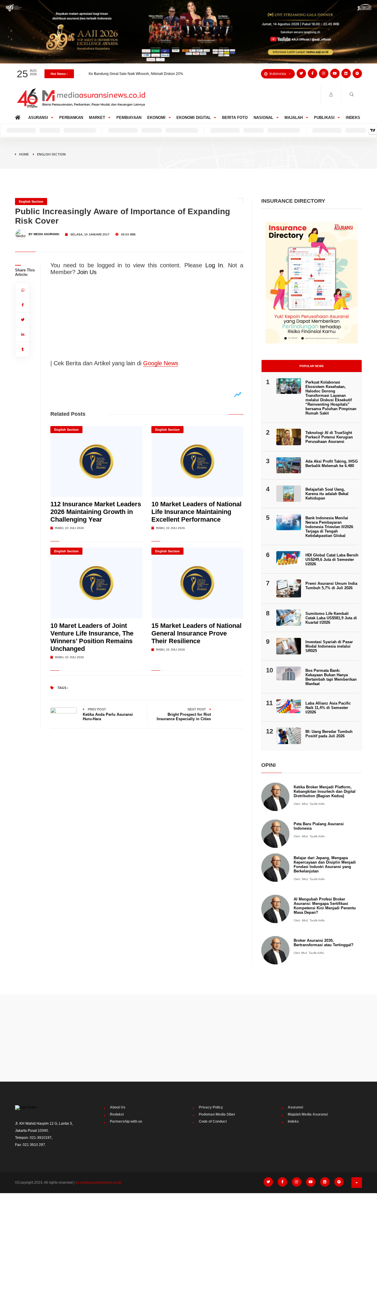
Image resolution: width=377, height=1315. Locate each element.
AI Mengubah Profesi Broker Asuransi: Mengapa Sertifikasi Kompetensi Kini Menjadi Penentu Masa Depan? (325, 906)
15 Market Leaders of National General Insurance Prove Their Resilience (196, 633)
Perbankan (71, 117)
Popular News (312, 366)
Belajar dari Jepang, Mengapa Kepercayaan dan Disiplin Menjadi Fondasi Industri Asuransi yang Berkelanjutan (325, 864)
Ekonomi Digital (193, 117)
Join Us (87, 272)
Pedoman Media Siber (217, 1114)
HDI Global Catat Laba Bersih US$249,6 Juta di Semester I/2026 (331, 559)
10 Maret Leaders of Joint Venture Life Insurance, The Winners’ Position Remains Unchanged (91, 637)
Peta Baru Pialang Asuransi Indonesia (319, 826)
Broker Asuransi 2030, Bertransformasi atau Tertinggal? (323, 942)
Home (18, 116)
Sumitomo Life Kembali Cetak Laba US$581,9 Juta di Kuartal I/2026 (331, 618)
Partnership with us (126, 1121)
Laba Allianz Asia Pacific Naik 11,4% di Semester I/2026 (328, 707)
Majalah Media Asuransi (308, 1114)
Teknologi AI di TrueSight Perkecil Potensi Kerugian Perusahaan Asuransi (329, 437)
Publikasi (324, 117)
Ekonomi (156, 117)
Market (97, 117)
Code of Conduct (213, 1121)
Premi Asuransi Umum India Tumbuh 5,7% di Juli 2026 (331, 585)
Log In (214, 265)
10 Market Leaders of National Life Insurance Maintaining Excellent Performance (196, 511)
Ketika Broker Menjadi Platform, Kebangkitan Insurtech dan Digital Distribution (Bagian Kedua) (324, 791)
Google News (160, 363)
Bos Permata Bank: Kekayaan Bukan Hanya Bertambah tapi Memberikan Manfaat (331, 677)
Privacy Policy (211, 1107)
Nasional (263, 117)
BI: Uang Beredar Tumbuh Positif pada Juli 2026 (329, 733)
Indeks (353, 117)
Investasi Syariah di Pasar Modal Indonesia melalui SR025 (329, 646)
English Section (51, 154)
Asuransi (38, 117)
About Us (117, 1107)
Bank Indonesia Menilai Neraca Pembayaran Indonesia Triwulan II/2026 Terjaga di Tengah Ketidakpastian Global (329, 527)
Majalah (294, 117)
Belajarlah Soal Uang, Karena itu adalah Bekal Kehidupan (326, 493)
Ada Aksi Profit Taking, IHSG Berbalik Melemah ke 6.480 (331, 463)
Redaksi (117, 1114)
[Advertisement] (188, 1038)
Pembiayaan (128, 117)
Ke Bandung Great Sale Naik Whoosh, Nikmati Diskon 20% (136, 74)
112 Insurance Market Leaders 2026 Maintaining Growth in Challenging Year (95, 511)
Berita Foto (235, 117)
